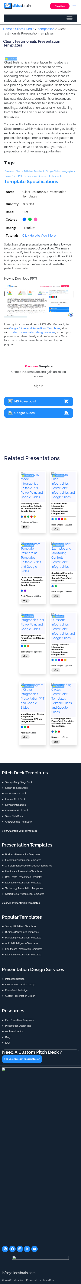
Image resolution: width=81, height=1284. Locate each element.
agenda (24, 733)
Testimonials (55, 176)
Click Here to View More (39, 235)
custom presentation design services (32, 332)
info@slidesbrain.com (19, 1273)
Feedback (39, 171)
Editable (28, 171)
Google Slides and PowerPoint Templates (34, 328)
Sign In (38, 386)
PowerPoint (11, 176)
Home (7, 29)
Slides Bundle (24, 29)
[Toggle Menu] (69, 18)
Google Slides (53, 171)
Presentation (30, 176)
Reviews (42, 176)
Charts (19, 171)
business (25, 522)
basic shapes (57, 525)
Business (9, 171)
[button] (74, 6)
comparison (46, 29)
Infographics (68, 171)
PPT (20, 176)
